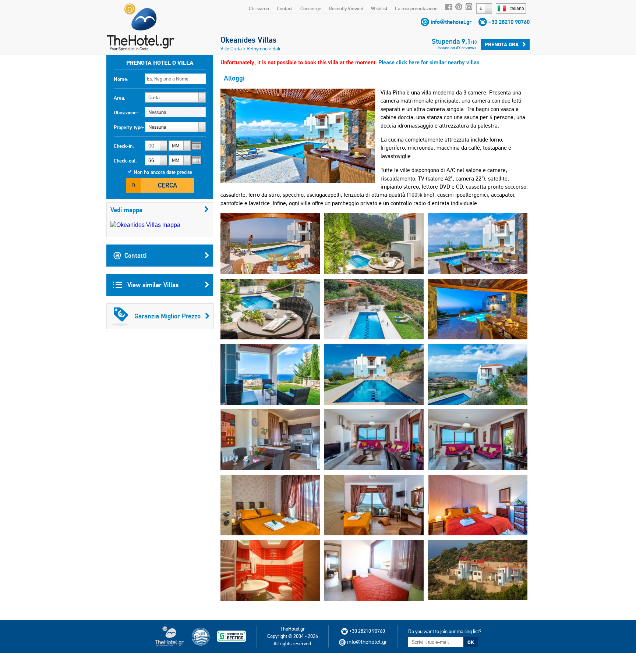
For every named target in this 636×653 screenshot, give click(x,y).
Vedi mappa (126, 210)
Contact (285, 8)
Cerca (167, 185)
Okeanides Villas (248, 40)
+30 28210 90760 (509, 22)
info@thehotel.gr (451, 22)
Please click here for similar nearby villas (428, 62)
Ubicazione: (126, 112)
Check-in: (124, 146)
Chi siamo (259, 8)
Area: (120, 97)
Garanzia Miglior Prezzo (167, 316)
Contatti (135, 255)
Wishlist (379, 8)
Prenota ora (502, 44)
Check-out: (125, 160)
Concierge (310, 8)
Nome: (121, 79)
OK (470, 642)
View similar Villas (152, 285)
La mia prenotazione (416, 8)
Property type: (129, 127)
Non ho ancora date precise (163, 172)
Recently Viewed (346, 8)
